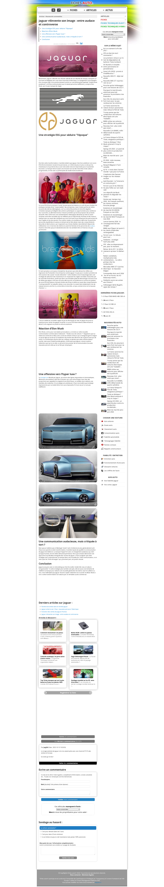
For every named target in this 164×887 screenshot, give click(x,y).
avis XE (106, 316)
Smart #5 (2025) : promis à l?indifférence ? (113, 72)
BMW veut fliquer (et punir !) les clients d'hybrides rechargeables (113, 230)
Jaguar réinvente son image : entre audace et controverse (59, 614)
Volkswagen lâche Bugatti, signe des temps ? (113, 286)
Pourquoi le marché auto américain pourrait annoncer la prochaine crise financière (113, 93)
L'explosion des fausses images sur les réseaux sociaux (112, 176)
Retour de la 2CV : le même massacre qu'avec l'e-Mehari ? (113, 251)
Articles (41, 16)
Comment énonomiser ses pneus (51, 633)
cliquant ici (98, 882)
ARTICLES (91, 10)
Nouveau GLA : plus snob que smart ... (114, 377)
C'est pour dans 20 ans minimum (52, 834)
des (68, 763)
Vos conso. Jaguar (110, 485)
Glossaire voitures (111, 467)
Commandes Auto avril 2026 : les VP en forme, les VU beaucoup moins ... (113, 275)
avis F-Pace (108, 308)
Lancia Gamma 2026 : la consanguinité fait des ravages (112, 223)
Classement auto (110, 429)
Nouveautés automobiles (54, 16)
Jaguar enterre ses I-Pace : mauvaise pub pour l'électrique (59, 609)
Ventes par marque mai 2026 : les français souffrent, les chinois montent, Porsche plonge (113, 202)
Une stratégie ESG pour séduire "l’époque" (57, 28)
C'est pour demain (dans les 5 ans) (53, 831)
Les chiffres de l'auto (111, 471)
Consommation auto (111, 433)
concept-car (44, 377)
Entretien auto (109, 459)
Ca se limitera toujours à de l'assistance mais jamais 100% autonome (64, 837)
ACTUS (109, 10)
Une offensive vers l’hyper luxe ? (53, 34)
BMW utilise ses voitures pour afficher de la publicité (113, 122)
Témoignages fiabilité (112, 441)
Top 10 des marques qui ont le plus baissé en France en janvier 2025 (52, 681)
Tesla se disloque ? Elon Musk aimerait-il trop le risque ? (112, 144)
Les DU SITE (67, 741)
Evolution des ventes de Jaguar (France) (54, 612)
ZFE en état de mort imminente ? (110, 54)
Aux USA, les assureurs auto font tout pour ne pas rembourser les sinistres (113, 101)
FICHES (73, 10)
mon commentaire (67, 799)
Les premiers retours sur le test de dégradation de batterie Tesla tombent (113, 60)
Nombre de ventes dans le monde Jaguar (54, 607)
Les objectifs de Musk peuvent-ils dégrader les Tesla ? (112, 194)
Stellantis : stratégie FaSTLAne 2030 (110, 241)
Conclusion (46, 39)
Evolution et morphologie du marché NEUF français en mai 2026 (113, 217)
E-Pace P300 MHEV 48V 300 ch (114, 296)
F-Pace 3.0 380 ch (109, 304)
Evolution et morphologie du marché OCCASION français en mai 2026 (112, 210)
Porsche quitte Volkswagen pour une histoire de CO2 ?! (113, 86)
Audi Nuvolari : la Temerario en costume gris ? (113, 182)
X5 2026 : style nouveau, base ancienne (112, 161)
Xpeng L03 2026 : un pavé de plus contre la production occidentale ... (113, 151)
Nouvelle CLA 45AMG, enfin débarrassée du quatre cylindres (113, 133)
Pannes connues (110, 445)
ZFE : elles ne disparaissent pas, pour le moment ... (113, 245)
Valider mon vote (68, 858)
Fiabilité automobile (111, 437)
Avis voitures (109, 421)
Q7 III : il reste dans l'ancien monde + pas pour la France (113, 171)
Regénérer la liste (68, 693)
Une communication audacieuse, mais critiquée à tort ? (62, 37)
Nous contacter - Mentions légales (82, 875)
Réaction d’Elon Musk (49, 31)
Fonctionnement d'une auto (114, 463)
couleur (92, 226)
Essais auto (108, 425)
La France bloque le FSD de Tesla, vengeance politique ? (113, 138)
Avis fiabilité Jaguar (111, 481)
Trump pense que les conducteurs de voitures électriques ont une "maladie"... (112, 115)
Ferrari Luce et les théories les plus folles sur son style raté (113, 188)
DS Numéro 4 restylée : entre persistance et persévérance (111, 67)
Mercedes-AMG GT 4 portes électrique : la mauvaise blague (113, 269)
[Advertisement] (68, 149)
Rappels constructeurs (112, 449)
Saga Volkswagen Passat (79, 656)
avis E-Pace (108, 300)
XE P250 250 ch (108, 312)
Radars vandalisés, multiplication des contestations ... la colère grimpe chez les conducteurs (112, 260)
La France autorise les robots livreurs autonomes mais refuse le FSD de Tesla (113, 108)
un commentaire (68, 737)
